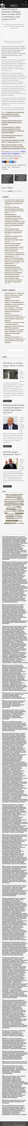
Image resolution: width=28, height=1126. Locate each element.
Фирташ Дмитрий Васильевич (11, 1042)
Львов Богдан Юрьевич (9, 831)
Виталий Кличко (17, 497)
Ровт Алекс (5, 948)
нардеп (20, 520)
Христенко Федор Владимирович (12, 1059)
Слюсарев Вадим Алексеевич (17, 977)
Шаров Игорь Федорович (9, 1076)
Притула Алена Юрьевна (19, 930)
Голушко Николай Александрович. (13, 647)
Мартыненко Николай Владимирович (13, 841)
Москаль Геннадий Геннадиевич (14, 860)
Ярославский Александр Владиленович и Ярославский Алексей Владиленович (13, 1111)
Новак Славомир (13, 880)
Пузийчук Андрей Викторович (11, 937)
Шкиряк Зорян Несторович (10, 1088)
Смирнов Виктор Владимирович (11, 980)
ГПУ (19, 499)
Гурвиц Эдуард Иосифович (20, 662)
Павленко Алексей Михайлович (14, 899)
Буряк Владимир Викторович (11, 600)
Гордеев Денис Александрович (10, 651)
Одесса (14, 507)
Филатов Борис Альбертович (15, 1041)
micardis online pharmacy (12, 315)
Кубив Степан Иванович (9, 789)
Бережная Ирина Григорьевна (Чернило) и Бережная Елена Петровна (14, 581)
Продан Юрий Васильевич (17, 934)
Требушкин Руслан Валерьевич (17, 1016)
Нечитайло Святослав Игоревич (14, 875)
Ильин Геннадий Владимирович (17, 728)
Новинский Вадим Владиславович (14, 880)
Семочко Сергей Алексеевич (10, 972)
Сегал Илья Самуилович (19, 966)
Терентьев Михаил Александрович (13, 1004)
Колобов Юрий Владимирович (13, 762)
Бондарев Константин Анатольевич (12, 593)
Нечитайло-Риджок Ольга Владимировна (14, 877)
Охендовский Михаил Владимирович (13, 894)
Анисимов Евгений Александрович (12, 549)
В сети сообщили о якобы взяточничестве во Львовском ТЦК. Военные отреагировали (13, 230)
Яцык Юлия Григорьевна (19, 1114)
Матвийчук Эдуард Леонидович (12, 843)
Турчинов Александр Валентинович (14, 1026)
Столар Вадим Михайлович (10, 992)
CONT (8, 153)
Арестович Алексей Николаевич (14, 551)
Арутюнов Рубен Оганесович (19, 554)
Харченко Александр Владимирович (13, 1051)
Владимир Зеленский (10, 499)
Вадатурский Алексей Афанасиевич (12, 607)
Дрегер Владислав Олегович (18, 685)
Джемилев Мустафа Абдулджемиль (12, 676)
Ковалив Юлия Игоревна (16, 755)
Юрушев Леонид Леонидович (14, 1101)
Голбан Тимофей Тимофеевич (18, 645)
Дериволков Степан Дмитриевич (12, 674)
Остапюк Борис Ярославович (10, 893)
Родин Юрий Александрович (17, 948)
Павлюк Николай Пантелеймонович (11, 901)
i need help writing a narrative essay (14, 322)
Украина (19, 513)
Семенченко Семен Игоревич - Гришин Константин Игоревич (14, 969)
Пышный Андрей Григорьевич (18, 939)
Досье (17, 501)
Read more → (7, 401)
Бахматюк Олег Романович (16, 569)
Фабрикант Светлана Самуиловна (12, 1038)
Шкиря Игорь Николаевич (18, 1087)
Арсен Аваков (13, 494)
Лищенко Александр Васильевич (12, 821)
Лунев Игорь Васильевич (19, 826)
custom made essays (10, 329)
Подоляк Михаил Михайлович (17, 923)
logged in (10, 191)
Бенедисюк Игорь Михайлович (17, 579)
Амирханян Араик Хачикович (11, 545)
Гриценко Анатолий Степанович (14, 658)
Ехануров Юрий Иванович (17, 698)
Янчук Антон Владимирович (10, 1107)
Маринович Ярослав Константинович (12, 839)
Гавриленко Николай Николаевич (12, 626)
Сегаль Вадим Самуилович (10, 967)
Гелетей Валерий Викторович (18, 633)
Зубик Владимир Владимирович (11, 717)
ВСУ (9, 167)
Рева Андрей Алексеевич (13, 945)
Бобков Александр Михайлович (11, 584)
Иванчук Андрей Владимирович (12, 721)
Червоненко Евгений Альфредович (12, 1067)
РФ (11, 511)
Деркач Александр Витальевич (14, 674)
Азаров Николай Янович (19, 541)
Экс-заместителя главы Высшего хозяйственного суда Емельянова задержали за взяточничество (14, 201)
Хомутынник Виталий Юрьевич (12, 1056)
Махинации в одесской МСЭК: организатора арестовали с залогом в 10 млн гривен (13, 274)
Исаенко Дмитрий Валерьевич (14, 729)
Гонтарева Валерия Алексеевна (13, 648)
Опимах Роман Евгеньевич (17, 891)
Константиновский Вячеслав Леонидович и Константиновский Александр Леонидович (14, 767)
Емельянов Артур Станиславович (12, 693)
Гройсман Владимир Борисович (12, 659)
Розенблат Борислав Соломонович (12, 950)
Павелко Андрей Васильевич (10, 898)
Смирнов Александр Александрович (13, 979)
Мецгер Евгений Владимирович (12, 855)
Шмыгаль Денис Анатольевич (17, 1091)
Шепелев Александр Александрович (12, 1083)
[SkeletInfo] (14, 5)
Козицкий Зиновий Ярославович (11, 759)
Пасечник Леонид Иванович (17, 907)
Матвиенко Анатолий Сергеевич (11, 842)
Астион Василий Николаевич (10, 556)
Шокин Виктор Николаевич (10, 1092)
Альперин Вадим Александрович (12, 544)
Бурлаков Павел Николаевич (16, 599)
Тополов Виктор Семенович (17, 1014)
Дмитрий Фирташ (9, 501)
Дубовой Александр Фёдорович (14, 687)
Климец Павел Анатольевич (15, 749)
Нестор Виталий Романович (10, 875)
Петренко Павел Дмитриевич (18, 913)
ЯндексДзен (16, 153)
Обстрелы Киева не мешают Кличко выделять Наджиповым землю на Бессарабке (11, 122)
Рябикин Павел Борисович (16, 954)
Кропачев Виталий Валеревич (10, 783)
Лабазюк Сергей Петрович (9, 804)
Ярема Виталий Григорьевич (13, 1107)
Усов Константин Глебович (16, 1035)
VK (11, 153)
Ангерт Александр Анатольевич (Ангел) (13, 546)
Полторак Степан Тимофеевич (11, 924)
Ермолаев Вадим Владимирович (10, 696)
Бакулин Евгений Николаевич (11, 564)
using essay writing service (12, 337)
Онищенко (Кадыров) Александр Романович (12, 890)
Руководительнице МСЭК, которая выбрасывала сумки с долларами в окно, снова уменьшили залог (15, 223)
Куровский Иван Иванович (10, 800)
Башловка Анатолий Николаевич (14, 571)
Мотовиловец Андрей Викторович (13, 861)
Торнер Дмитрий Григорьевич (11, 1015)
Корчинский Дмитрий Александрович (11, 772)
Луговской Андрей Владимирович (11, 825)
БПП (12, 496)
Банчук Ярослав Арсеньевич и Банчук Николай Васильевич (14, 567)
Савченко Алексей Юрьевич (10, 957)
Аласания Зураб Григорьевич (10, 543)
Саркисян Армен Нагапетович (11, 961)
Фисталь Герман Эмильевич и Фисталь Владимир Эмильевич (14, 1043)
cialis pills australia (10, 293)
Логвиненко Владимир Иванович (12, 822)
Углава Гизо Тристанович (10, 1030)
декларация (10, 518)
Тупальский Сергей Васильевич (11, 1025)
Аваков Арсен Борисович (19, 539)
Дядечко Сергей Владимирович (18, 690)
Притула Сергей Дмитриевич (10, 932)
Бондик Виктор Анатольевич (10, 594)
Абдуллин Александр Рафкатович (13, 537)
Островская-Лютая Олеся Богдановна (14, 893)
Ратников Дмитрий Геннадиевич (12, 944)
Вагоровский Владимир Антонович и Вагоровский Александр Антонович (13, 605)
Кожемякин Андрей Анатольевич (12, 758)
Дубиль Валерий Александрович (11, 686)
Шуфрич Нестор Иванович (10, 1097)
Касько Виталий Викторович (14, 737)
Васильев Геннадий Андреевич (12, 609)
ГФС (22, 499)
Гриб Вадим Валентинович (10, 653)
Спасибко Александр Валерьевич (14, 985)
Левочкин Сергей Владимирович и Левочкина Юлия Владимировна (14, 812)
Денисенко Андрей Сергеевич (17, 671)
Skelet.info (16, 1124)
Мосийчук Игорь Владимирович (11, 860)
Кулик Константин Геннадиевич (12, 795)
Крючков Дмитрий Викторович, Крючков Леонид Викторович (14, 787)
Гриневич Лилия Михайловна (18, 656)
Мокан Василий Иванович (19, 858)
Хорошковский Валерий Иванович (12, 1057)
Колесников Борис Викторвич (11, 762)
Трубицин (5, 169)
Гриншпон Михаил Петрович (11, 657)
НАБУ (18, 505)
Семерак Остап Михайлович (16, 971)
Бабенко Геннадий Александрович (12, 562)
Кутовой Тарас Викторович (17, 801)
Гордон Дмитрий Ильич (19, 652)
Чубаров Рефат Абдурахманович (11, 1072)
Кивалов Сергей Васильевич (18, 742)
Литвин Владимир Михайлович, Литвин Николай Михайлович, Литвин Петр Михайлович (14, 818)
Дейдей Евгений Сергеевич (10, 667)
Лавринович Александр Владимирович (12, 806)
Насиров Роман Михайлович (18, 870)
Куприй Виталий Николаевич (18, 799)
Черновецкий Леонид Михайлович (13, 1069)
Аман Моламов (22, 165)
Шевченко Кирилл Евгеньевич (19, 1082)
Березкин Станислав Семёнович (18, 583)
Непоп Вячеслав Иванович (19, 874)
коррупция (12, 520)
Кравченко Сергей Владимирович (12, 778)
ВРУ (15, 496)
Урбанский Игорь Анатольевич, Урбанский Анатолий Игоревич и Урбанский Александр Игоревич (12, 1033)
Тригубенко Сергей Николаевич (11, 1018)
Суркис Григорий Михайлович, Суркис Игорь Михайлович (14, 995)
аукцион (4, 167)
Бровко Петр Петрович (20, 595)
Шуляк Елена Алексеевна (15, 1096)
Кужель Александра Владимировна (12, 790)
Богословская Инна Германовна (18, 588)
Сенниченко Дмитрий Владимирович (14, 973)
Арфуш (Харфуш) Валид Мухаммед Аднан (14, 555)
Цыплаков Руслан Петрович (19, 1063)
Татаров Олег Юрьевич (20, 1003)
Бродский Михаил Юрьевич (10, 597)
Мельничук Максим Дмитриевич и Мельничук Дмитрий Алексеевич (13, 854)
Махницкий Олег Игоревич (10, 845)
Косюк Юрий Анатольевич (17, 775)
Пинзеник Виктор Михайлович (17, 917)
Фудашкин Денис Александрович (12, 1046)
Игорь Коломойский (14, 502)
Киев (21, 503)
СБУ (6, 513)
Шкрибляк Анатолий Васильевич (13, 1089)
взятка (15, 516)
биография (9, 516)
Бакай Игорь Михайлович (19, 563)
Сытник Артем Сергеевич (9, 997)
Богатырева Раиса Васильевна (11, 585)
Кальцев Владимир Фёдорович (13, 734)
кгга (20, 518)
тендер (21, 523)
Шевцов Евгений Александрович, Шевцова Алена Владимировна (12, 1080)
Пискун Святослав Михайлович (12, 920)
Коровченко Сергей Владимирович (11, 770)
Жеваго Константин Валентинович (11, 704)
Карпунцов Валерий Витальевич (11, 737)
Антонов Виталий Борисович (10, 550)
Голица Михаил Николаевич (10, 646)
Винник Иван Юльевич (17, 616)
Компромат (8, 505)
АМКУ (7, 494)
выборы (20, 516)
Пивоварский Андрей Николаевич (12, 914)
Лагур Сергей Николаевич (16, 809)
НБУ (22, 505)
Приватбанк (19, 509)
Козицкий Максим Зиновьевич (11, 760)
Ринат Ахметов (18, 511)
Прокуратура (7, 511)
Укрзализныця (10, 515)
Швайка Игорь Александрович (11, 1078)
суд (14, 523)
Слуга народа (11, 513)
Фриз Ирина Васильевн (16, 1044)
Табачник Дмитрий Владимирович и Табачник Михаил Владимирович (13, 1001)
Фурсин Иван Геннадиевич (18, 1048)
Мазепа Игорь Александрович (11, 835)
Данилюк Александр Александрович (13, 666)
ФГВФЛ (17, 515)
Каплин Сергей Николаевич (17, 736)
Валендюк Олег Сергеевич (9, 608)
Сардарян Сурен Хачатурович (19, 960)
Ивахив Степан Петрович (18, 724)
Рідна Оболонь (16, 167)
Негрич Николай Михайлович (13, 872)
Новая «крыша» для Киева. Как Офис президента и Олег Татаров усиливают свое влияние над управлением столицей (13, 146)
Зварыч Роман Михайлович (13, 710)
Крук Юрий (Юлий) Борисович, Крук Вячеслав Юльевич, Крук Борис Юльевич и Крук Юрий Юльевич (14, 785)
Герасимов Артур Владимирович (13, 635)
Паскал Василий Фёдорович (13, 909)
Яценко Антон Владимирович (10, 1114)
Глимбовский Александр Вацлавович (12, 642)
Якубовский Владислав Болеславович (13, 1105)
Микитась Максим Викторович (12, 856)
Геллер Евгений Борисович (10, 635)
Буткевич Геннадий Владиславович (14, 601)
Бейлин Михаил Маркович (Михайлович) (12, 575)
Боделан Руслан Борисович (10, 590)
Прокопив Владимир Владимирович (13, 935)
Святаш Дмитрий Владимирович (11, 965)
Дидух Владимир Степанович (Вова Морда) (13, 679)
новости (8, 523)
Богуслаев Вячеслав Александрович (12, 589)
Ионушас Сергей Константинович (12, 729)
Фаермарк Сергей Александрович (11, 1040)
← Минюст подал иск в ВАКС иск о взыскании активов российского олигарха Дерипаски (7, 179)
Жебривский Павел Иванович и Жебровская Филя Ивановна (14, 702)
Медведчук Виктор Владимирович (11, 846)
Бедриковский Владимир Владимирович (13, 572)
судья (17, 523)
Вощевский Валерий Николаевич (14, 622)
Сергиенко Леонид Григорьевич (13, 974)
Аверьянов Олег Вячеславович (11, 540)
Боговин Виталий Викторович (13, 586)
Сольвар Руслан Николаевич (19, 984)
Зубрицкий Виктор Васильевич (12, 718)
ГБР (16, 499)
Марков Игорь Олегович (20, 840)
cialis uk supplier (9, 307)
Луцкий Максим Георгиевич (18, 829)
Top (24, 1122)
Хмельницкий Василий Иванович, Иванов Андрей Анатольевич (14, 1053)
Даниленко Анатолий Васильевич (12, 665)
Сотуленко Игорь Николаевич (11, 985)
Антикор (3, 57)
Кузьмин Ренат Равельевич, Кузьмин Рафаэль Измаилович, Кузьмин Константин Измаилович (13, 792)
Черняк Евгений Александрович (11, 1071)
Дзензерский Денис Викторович (13, 678)
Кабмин (17, 503)
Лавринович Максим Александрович (14, 807)
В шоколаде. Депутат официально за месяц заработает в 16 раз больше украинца (15, 304)
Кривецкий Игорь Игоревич (19, 782)
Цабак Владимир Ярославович (11, 1061)
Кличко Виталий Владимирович (12, 750)
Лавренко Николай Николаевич (13, 805)
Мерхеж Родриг (14, 854)
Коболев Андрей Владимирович (10, 754)
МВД (14, 505)
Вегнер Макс (14, 611)
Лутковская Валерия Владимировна (13, 827)
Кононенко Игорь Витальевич (18, 764)
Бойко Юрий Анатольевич (16, 592)
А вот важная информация (10, 536)
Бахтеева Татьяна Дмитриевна (11, 570)
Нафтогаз (9, 507)
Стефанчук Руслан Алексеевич (18, 991)
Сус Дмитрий (23, 996)
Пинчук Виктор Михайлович (11, 918)
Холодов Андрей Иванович (16, 1055)
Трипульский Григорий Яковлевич (12, 1019)
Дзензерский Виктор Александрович (13, 677)
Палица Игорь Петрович (19, 903)
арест (20, 515)
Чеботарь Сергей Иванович (10, 1066)
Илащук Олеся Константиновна (11, 725)
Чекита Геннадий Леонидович (12, 1066)
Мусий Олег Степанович (19, 863)
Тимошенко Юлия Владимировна (11, 1007)
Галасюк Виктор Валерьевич (15, 630)
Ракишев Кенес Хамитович (19, 943)
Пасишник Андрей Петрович (10, 908)
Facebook (3, 153)
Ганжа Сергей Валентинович (13, 632)
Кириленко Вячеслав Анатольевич (12, 743)
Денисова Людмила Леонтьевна (11, 673)
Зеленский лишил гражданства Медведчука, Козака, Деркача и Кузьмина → (21, 178)
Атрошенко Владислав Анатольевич (14, 557)
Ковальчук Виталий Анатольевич (12, 757)
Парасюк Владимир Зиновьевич (11, 904)
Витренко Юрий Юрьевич (9, 617)
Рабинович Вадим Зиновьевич (11, 942)
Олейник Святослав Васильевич (11, 885)
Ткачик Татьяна (14, 1010)
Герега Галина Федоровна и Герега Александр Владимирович (14, 638)
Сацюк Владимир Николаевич (13, 962)
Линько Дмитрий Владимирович (10, 816)
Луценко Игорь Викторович (10, 828)
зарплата (16, 518)
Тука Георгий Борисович (17, 1024)
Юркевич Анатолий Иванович (11, 1100)
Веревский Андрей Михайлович (11, 612)
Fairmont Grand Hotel (10, 165)
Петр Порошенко (13, 508)
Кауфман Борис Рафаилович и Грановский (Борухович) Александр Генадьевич (13, 740)
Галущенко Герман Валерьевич (11, 631)
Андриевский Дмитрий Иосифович (12, 548)
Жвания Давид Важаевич (9, 701)
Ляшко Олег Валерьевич (17, 832)
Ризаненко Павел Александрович (17, 947)
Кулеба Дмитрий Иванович (18, 794)
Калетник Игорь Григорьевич (11, 733)
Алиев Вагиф (23, 543)
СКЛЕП (16, 158)
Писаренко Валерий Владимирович (14, 919)
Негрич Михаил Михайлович (11, 871)
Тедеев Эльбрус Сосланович (10, 1004)
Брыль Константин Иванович (12, 597)
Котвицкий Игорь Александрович (12, 777)
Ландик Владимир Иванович (10, 811)
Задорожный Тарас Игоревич (10, 710)
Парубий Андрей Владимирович (14, 905)
